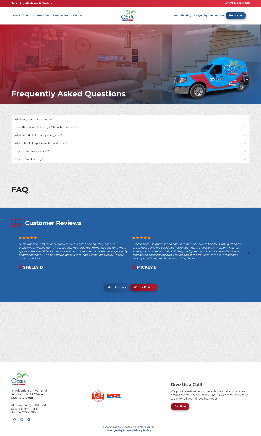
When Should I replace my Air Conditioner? (40, 143)
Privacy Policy (142, 430)
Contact (78, 15)
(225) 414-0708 (22, 398)
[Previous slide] (12, 252)
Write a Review (144, 287)
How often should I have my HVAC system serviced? (45, 127)
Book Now (235, 15)
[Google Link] (28, 419)
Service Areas (62, 15)
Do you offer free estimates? (31, 151)
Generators (217, 15)
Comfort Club (41, 15)
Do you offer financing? (28, 159)
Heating (186, 15)
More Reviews (117, 287)
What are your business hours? (33, 119)
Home (16, 15)
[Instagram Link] (21, 419)
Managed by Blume (118, 430)
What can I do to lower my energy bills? (38, 135)
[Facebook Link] (14, 419)
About (27, 15)
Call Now (180, 406)
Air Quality (201, 15)
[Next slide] (248, 252)
